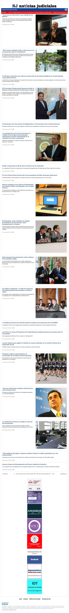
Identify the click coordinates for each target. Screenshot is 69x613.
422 (37, 473)
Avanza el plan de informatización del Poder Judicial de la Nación (24, 464)
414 (17, 473)
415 (20, 473)
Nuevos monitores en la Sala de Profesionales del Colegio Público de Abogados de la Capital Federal (18, 186)
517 (53, 473)
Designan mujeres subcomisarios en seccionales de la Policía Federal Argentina (16, 354)
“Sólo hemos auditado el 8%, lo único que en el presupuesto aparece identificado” (18, 51)
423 (40, 473)
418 (27, 473)
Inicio (20, 599)
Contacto (25, 599)
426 (47, 473)
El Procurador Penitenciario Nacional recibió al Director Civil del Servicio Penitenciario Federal (18, 89)
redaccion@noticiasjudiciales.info (9, 609)
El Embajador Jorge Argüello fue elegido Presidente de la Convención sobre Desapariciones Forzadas (16, 222)
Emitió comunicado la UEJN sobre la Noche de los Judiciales (23, 166)
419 (30, 473)
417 (25, 473)
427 (50, 473)
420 (32, 473)
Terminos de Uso (46, 599)
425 (45, 473)
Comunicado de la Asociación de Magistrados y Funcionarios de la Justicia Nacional (31, 124)
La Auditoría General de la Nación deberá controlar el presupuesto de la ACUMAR (30, 322)
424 (42, 473)
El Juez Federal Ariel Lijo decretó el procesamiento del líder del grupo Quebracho (29, 175)
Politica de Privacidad (34, 599)
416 (22, 473)
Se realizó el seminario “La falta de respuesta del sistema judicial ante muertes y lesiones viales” (17, 290)
